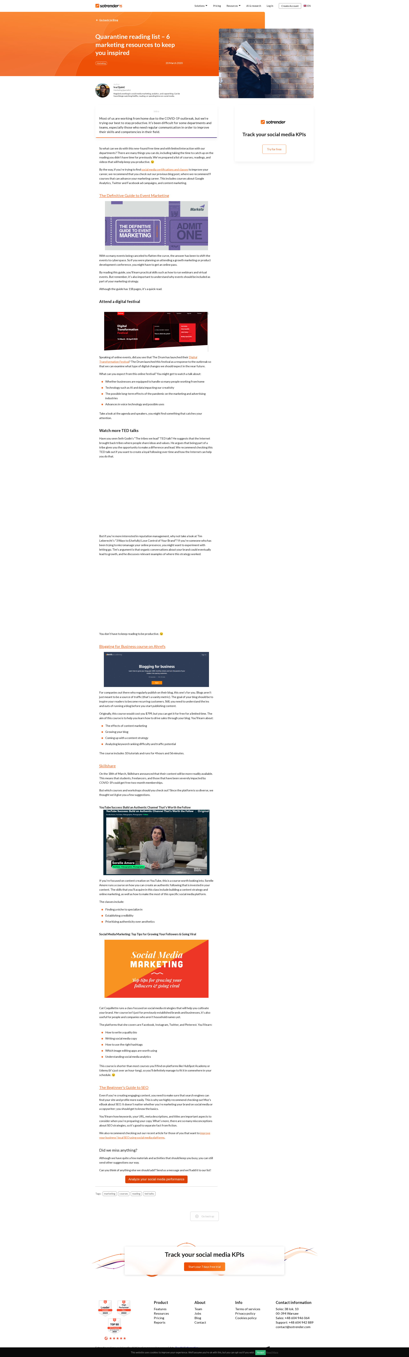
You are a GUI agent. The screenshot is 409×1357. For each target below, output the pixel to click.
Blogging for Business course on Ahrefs (132, 646)
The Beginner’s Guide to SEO (123, 1087)
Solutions (200, 5)
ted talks (149, 1193)
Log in (270, 5)
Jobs (197, 1313)
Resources (232, 5)
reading (136, 1193)
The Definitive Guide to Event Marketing (134, 195)
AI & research (253, 5)
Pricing (217, 5)
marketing (109, 1193)
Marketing (101, 63)
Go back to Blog (108, 19)
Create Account (290, 5)
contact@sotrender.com (293, 1327)
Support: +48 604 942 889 (295, 1322)
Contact (200, 1322)
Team (198, 1309)
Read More (272, 1352)
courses (124, 1193)
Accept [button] (260, 1352)
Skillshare (107, 765)
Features (160, 1309)
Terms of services (247, 1309)
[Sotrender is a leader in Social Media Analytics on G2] (106, 1308)
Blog (197, 1318)
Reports (159, 1322)
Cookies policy (246, 1318)
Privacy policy (245, 1313)
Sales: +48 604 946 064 (293, 1318)
